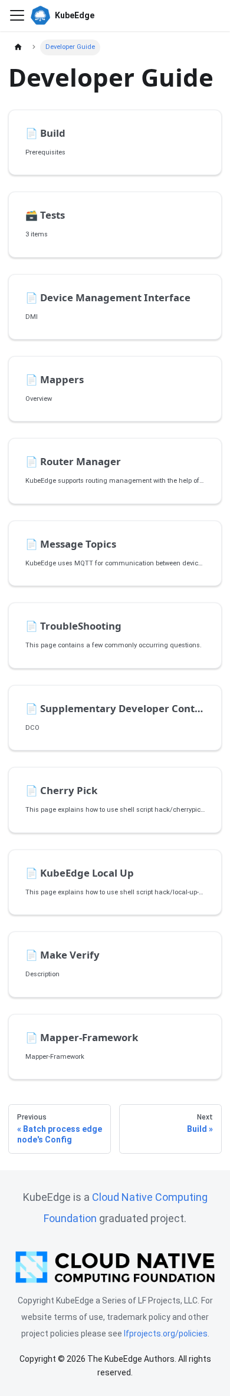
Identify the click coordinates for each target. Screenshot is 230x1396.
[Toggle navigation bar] (17, 15)
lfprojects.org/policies (166, 1333)
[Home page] (18, 47)
